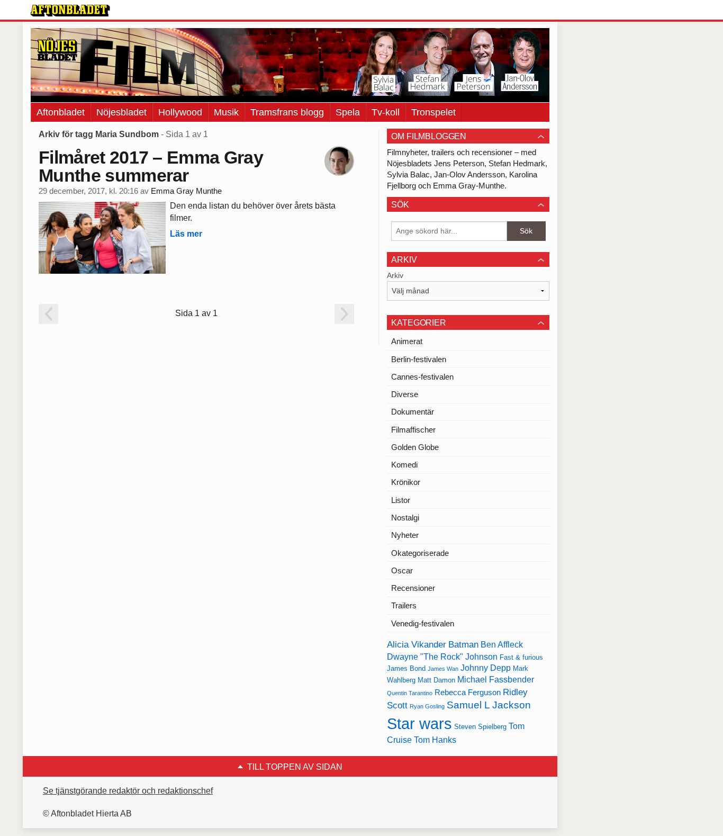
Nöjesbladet (121, 112)
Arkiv (395, 275)
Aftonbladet (61, 112)
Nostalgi (405, 517)
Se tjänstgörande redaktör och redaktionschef (128, 790)
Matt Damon (436, 680)
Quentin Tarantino (409, 693)
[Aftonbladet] (70, 10)
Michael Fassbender (495, 679)
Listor (400, 500)
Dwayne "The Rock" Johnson (442, 656)
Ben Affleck (502, 644)
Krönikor (405, 482)
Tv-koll (386, 112)
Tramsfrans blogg (287, 112)
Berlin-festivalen (418, 359)
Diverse (404, 394)
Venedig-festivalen (422, 623)
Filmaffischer (413, 429)
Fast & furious (521, 657)
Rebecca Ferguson (468, 692)
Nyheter (405, 535)
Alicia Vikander (416, 644)
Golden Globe (415, 447)
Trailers (404, 605)
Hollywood (180, 112)
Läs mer (186, 233)
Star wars (419, 723)
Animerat (406, 341)
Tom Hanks (435, 739)
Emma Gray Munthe (186, 191)
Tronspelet (433, 112)
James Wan (443, 669)
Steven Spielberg (480, 727)
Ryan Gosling (427, 706)
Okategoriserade (420, 553)
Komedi (404, 464)
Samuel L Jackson (489, 705)
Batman (463, 644)
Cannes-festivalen (422, 376)
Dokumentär (412, 411)
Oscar (402, 570)
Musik (226, 112)
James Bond (406, 668)
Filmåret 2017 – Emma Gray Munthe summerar (151, 166)
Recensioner (413, 587)
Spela (348, 112)
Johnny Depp (485, 667)
